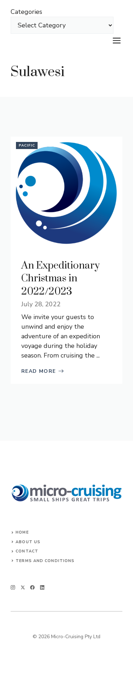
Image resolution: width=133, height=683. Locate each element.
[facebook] (32, 587)
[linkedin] (42, 587)
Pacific (27, 145)
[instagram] (13, 587)
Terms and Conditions (45, 560)
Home (22, 532)
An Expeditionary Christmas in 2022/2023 (60, 278)
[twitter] (23, 587)
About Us (28, 542)
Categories (26, 11)
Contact (27, 551)
